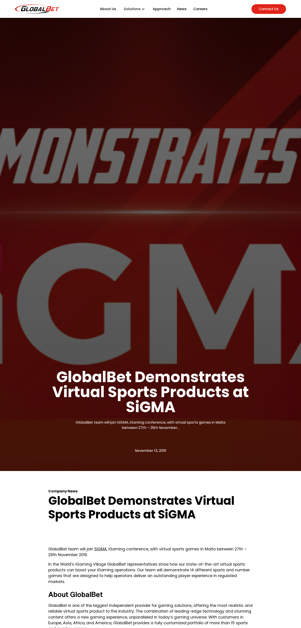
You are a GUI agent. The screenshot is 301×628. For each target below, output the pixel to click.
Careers (200, 8)
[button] (134, 9)
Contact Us (269, 9)
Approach (162, 8)
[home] (37, 9)
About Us (108, 8)
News (182, 8)
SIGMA (100, 549)
